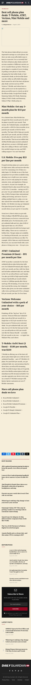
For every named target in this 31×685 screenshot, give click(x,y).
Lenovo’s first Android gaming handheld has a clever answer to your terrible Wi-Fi (15, 477)
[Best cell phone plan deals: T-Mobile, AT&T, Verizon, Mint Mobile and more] (15, 37)
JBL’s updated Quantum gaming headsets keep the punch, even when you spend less (15, 468)
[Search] (26, 3)
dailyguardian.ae (7, 24)
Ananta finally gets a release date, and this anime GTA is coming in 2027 (14, 534)
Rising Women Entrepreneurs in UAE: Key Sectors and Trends (16, 650)
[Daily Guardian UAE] (14, 2)
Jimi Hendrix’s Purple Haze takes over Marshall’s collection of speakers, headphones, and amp (14, 486)
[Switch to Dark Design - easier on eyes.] (28, 2)
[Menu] (3, 3)
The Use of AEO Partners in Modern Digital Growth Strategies (13, 527)
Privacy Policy (12, 615)
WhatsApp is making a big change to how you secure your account (15, 501)
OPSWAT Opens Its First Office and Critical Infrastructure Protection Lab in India (17, 630)
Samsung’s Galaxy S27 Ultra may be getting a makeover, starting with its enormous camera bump (14, 509)
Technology (5, 8)
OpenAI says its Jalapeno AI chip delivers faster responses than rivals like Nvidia (14, 519)
